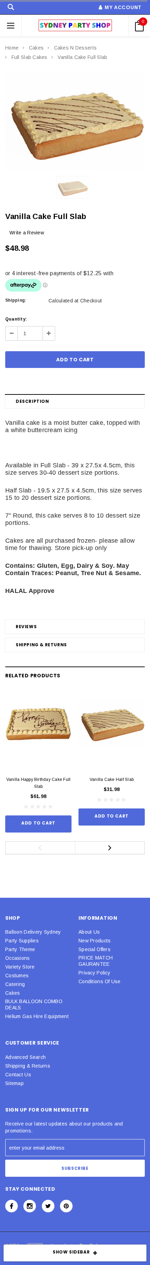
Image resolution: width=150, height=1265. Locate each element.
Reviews (26, 627)
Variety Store (20, 967)
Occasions (17, 958)
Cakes (36, 48)
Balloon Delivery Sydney (33, 932)
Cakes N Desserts (75, 48)
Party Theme (20, 949)
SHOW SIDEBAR (71, 1252)
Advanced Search (25, 1057)
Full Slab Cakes (29, 57)
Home (11, 48)
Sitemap (14, 1083)
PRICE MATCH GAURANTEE (95, 961)
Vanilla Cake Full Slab (82, 57)
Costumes (17, 975)
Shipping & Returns (41, 645)
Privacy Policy (94, 973)
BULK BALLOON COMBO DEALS (33, 1004)
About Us (89, 932)
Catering (15, 984)
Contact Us (18, 1074)
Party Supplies (22, 940)
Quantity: (16, 319)
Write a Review (26, 232)
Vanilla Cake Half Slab (112, 779)
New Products (94, 940)
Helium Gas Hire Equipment (37, 1016)
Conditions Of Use (99, 981)
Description (32, 401)
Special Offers (94, 949)
